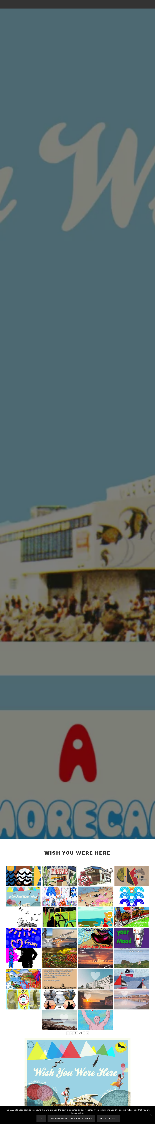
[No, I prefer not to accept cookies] (151, 1115)
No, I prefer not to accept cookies (71, 1118)
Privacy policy (108, 1118)
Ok (41, 1118)
